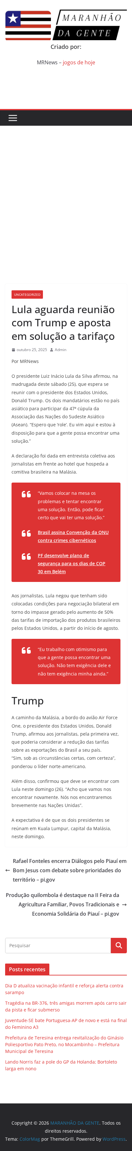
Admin (60, 349)
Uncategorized (27, 294)
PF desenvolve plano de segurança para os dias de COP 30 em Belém (71, 563)
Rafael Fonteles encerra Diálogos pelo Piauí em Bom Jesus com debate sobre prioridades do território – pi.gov (70, 870)
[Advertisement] (66, 195)
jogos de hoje (79, 62)
